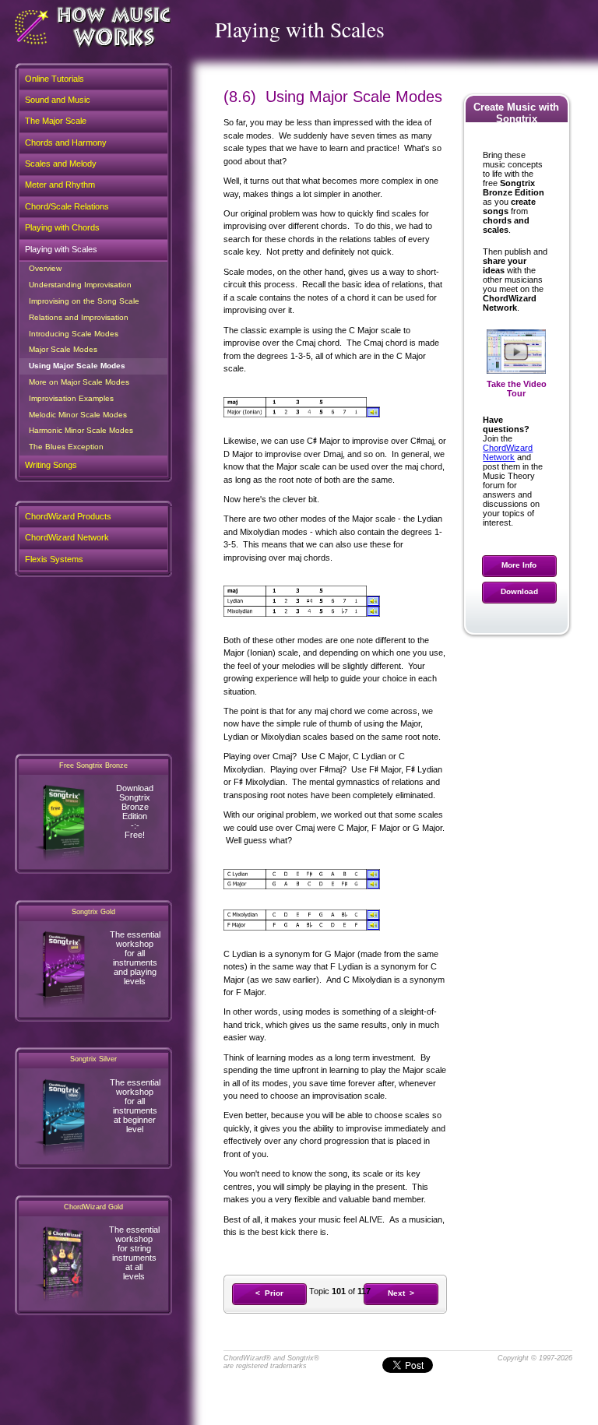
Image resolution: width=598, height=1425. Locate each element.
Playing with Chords (62, 227)
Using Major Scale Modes (77, 365)
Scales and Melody (61, 163)
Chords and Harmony (66, 142)
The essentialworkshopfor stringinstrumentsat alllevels (134, 1253)
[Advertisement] (93, 665)
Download (519, 591)
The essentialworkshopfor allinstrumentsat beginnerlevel (135, 1106)
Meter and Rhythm (60, 184)
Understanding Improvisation (80, 284)
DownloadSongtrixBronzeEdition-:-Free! (134, 811)
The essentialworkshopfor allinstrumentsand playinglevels (135, 958)
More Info (518, 565)
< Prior (269, 1293)
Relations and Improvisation (78, 317)
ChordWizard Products (68, 516)
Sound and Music (57, 99)
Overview (45, 268)
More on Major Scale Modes (79, 382)
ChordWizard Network (508, 452)
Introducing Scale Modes (73, 333)
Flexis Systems (54, 559)
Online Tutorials (54, 78)
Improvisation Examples (71, 398)
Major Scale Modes (63, 349)
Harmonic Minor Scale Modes (81, 430)
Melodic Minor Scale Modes (78, 414)
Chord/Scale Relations (67, 206)
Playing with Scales (61, 249)
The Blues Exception (66, 446)
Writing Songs (51, 465)
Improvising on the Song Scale (84, 301)
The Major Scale (55, 120)
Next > (401, 1293)
